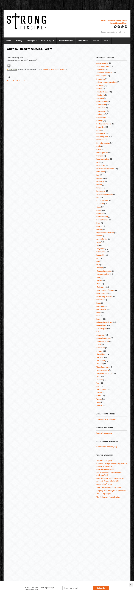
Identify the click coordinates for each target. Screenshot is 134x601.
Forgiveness (100, 191)
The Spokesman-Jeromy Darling (108, 497)
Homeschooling (102, 217)
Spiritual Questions (103, 338)
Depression (100, 127)
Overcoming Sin (102, 293)
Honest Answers (102, 220)
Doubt (98, 146)
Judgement (100, 249)
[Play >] (9, 66)
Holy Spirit (100, 213)
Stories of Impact (47, 41)
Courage (99, 121)
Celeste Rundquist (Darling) (106, 82)
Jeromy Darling (101, 239)
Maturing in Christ (103, 274)
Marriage (99, 268)
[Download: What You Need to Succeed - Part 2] (12, 69)
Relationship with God (104, 322)
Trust (98, 383)
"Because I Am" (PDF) (104, 461)
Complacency (101, 111)
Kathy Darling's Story (104, 484)
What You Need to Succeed (16, 81)
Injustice (99, 236)
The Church (100, 361)
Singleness (100, 335)
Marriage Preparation (104, 271)
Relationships (101, 325)
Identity (99, 229)
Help (105, 42)
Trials (98, 377)
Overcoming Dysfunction (105, 290)
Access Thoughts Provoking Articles (114, 20)
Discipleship (100, 133)
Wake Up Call (101, 389)
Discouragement (102, 137)
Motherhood (100, 287)
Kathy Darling (101, 252)
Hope (98, 223)
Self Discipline (101, 329)
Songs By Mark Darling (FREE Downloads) (111, 491)
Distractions (100, 140)
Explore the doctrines (104, 433)
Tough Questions (102, 370)
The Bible (99, 357)
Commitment (101, 105)
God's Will (100, 204)
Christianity (100, 95)
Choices (99, 89)
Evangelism (100, 156)
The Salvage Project (103, 494)
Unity (98, 386)
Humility (99, 226)
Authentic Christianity (104, 73)
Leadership (100, 255)
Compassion (100, 108)
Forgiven (99, 188)
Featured (99, 178)
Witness (99, 396)
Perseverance (101, 309)
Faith (98, 162)
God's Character (102, 201)
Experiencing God (102, 159)
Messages (30, 42)
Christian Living (102, 92)
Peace (98, 303)
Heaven (99, 210)
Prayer (98, 313)
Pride (98, 316)
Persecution (100, 306)
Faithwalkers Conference (105, 169)
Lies (97, 258)
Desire (98, 130)
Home (8, 41)
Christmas (100, 98)
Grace (98, 207)
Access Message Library (118, 23)
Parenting (100, 300)
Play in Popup (54, 69)
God (97, 197)
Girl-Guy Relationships (104, 194)
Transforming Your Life (104, 373)
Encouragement (102, 153)
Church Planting (102, 101)
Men (98, 277)
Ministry (19, 41)
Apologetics (100, 69)
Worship (99, 405)
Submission (100, 348)
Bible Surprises (101, 76)
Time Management (103, 367)
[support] (122, 26)
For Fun (99, 185)
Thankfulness (101, 354)
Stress (98, 345)
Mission (99, 281)
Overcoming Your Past (104, 297)
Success (99, 351)
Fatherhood (100, 172)
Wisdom (99, 393)
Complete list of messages (106, 419)
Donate (96, 41)
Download (62, 69)
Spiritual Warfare (102, 341)
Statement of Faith (66, 41)
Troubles (99, 380)
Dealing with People (103, 124)
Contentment (101, 117)
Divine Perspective (103, 143)
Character (100, 85)
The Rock (99, 364)
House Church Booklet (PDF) (106, 447)
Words (98, 402)
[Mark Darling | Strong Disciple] (26, 21)
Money (98, 284)
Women (99, 399)
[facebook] (119, 26)
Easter (98, 149)
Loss (98, 261)
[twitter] (115, 26)
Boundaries (100, 79)
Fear (98, 175)
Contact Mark (83, 41)
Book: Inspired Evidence (105, 469)
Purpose (99, 319)
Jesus (98, 242)
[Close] (131, 585)
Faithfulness (100, 165)
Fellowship (100, 181)
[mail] (126, 26)
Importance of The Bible (105, 233)
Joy (97, 245)
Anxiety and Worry (103, 66)
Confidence (100, 114)
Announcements (102, 63)
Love (98, 265)
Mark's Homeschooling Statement (108, 487)
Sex (97, 332)
